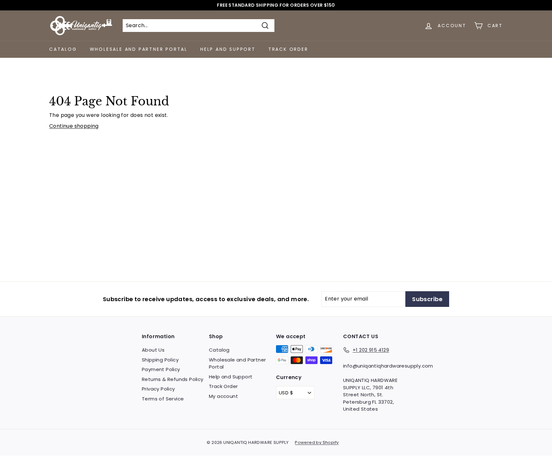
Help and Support (228, 49)
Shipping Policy (160, 359)
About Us (153, 349)
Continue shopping (74, 126)
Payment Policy (161, 369)
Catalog (63, 49)
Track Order (288, 49)
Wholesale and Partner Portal (139, 49)
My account (223, 396)
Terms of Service (163, 398)
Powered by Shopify (317, 442)
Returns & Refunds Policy (172, 379)
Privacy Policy (158, 388)
